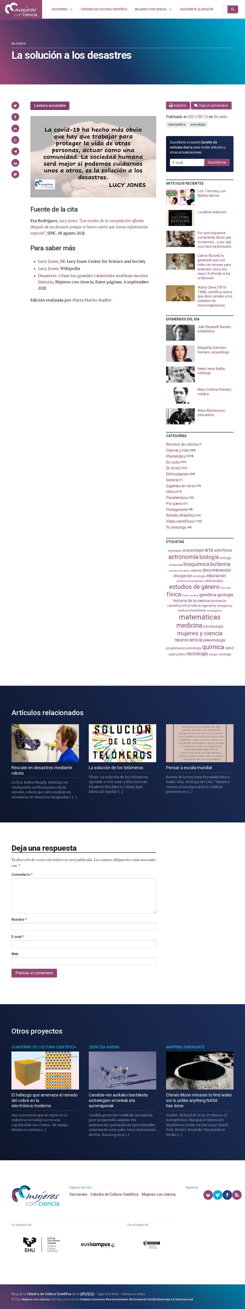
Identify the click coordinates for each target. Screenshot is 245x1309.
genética (207, 594)
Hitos (170, 491)
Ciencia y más (177, 450)
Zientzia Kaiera (104, 1047)
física (174, 594)
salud (229, 648)
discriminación (216, 570)
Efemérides (175, 456)
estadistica (198, 581)
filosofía (225, 588)
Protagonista (176, 509)
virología (213, 654)
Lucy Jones (48, 261)
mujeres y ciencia (200, 633)
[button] (15, 105)
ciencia (195, 570)
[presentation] (200, 197)
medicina (189, 625)
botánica (220, 564)
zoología (225, 654)
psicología (193, 648)
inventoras (198, 610)
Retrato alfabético (181, 515)
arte (209, 550)
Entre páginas (177, 474)
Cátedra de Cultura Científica (114, 1194)
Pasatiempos (177, 497)
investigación (214, 610)
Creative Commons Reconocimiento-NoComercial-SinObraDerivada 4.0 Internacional (136, 1299)
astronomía (183, 556)
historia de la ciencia (191, 600)
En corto (18, 43)
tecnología (197, 654)
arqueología (193, 550)
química (213, 647)
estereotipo (214, 581)
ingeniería (208, 606)
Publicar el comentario (34, 973)
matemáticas (199, 617)
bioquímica (196, 564)
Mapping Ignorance (185, 1047)
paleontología (214, 640)
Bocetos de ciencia (182, 444)
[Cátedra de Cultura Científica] (42, 1245)
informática (191, 606)
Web (14, 954)
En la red (173, 468)
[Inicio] (21, 9)
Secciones (78, 1194)
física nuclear (190, 595)
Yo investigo (176, 527)
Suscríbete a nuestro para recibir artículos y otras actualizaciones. (198, 147)
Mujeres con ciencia (158, 1194)
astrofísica (223, 550)
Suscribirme (217, 162)
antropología (175, 550)
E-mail (17, 937)
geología (225, 594)
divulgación (182, 576)
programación (175, 648)
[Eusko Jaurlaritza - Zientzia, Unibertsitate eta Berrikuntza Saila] (151, 1245)
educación (216, 575)
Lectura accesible (50, 105)
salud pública (176, 124)
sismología (198, 124)
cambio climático (179, 570)
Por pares (174, 503)
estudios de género (194, 586)
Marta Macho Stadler (92, 300)
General (172, 480)
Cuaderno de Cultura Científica (43, 1047)
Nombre (19, 919)
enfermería (184, 581)
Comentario (22, 874)
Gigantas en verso (181, 485)
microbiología (213, 626)
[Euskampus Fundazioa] (98, 1245)
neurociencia (188, 640)
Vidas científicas (180, 521)
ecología (199, 576)
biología (209, 557)
